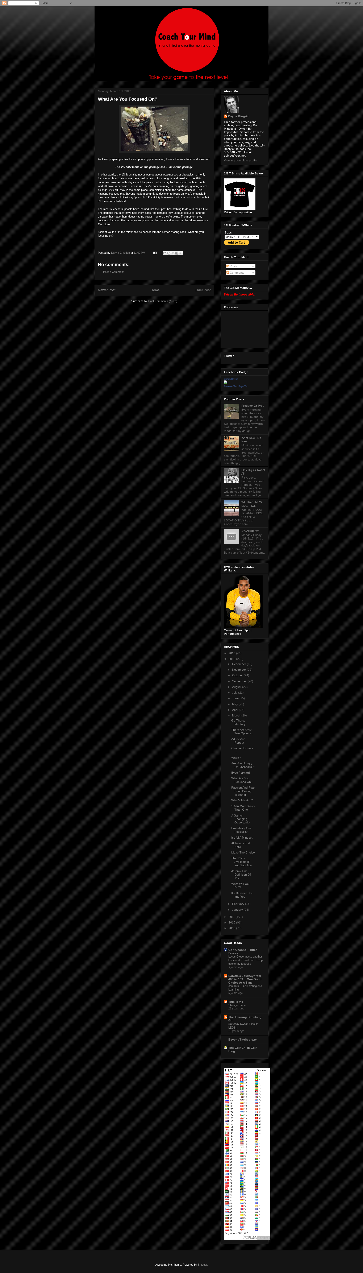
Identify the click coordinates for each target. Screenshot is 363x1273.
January (238, 909)
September (240, 681)
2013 (232, 653)
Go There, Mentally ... (240, 722)
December (239, 664)
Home (155, 290)
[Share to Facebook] (177, 253)
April (235, 709)
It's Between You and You (242, 894)
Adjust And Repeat (238, 740)
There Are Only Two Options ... (242, 731)
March (236, 715)
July (235, 692)
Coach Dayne (231, 379)
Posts (233, 266)
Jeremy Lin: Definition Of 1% (241, 874)
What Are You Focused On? (242, 780)
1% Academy (250, 530)
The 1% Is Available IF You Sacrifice (241, 861)
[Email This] (165, 253)
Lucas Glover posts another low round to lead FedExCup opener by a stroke (245, 960)
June (235, 698)
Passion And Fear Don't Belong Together (243, 791)
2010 (232, 922)
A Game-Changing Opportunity (240, 819)
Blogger (202, 1264)
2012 (232, 659)
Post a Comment (113, 271)
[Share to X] (173, 253)
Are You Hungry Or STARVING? (243, 765)
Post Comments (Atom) (162, 301)
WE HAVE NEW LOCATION (251, 503)
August (237, 687)
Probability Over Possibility (242, 829)
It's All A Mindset (242, 837)
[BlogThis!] (169, 253)
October (238, 675)
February (238, 903)
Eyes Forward (240, 772)
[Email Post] (154, 252)
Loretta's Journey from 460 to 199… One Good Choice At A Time (245, 979)
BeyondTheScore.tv (242, 1039)
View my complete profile (240, 160)
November (239, 669)
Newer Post (106, 290)
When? (236, 757)
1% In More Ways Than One (243, 807)
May (235, 704)
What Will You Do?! (240, 885)
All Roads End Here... (240, 845)
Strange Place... (238, 1005)
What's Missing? (242, 800)
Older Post (202, 290)
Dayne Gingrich (121, 252)
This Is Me (235, 1001)
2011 (232, 916)
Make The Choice (243, 852)
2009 (232, 928)
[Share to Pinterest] (181, 253)
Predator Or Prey (252, 405)
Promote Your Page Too (236, 386)
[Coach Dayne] (225, 382)
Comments (236, 272)
